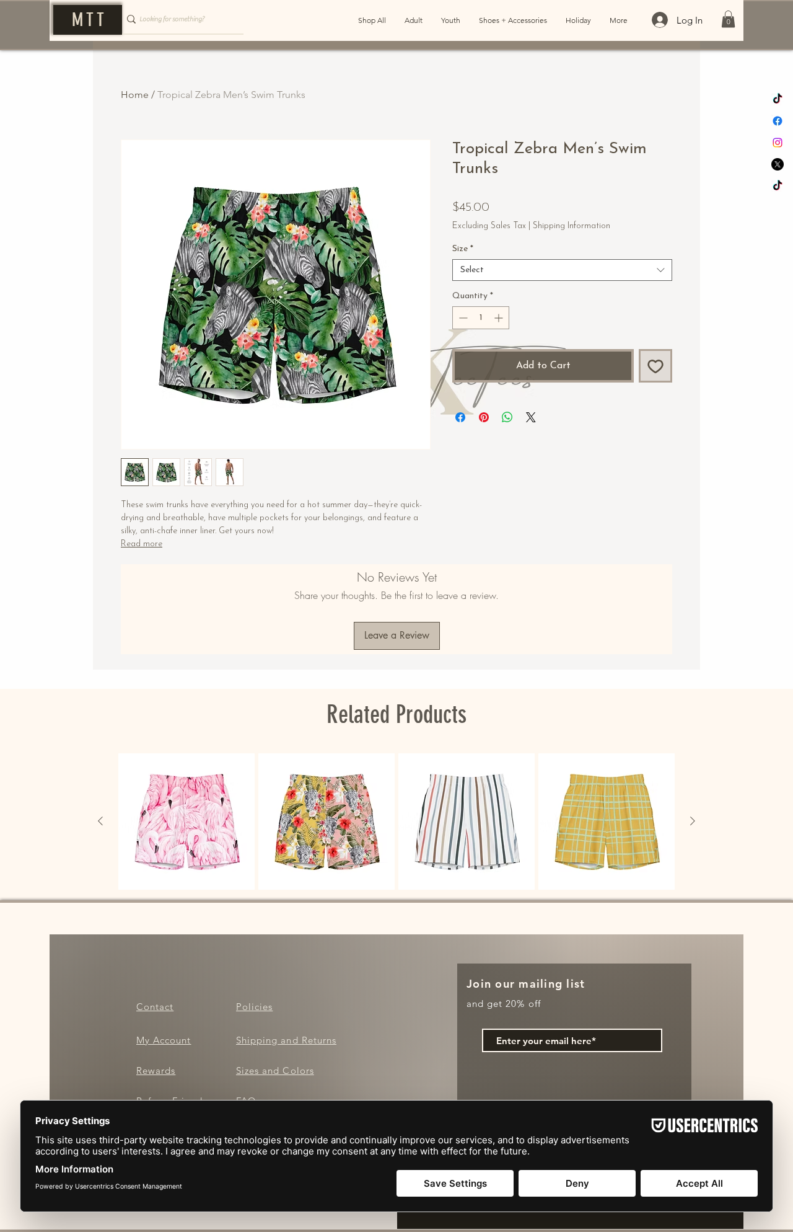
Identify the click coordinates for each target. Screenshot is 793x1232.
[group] (396, 821)
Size (462, 288)
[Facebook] (777, 121)
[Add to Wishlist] (655, 405)
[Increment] (499, 357)
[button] (728, 19)
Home (135, 94)
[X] (777, 164)
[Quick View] (186, 821)
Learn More (629, 244)
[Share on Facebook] (460, 457)
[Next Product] (692, 820)
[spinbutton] (481, 357)
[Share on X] (531, 457)
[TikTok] (777, 99)
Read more (141, 544)
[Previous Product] (100, 820)
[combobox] (562, 310)
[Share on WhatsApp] (507, 457)
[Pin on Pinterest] (483, 457)
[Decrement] (462, 357)
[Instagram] (777, 142)
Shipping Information (571, 226)
